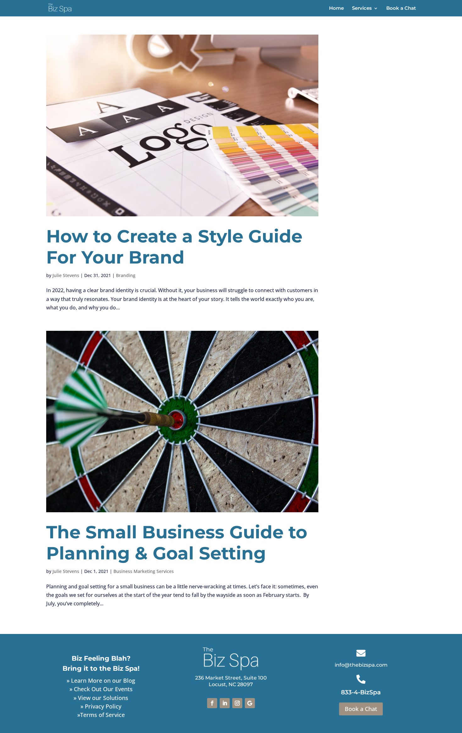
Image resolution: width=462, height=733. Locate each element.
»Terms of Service (101, 715)
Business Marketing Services (143, 571)
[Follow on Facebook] (212, 703)
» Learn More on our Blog (101, 680)
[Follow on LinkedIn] (225, 703)
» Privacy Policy (100, 706)
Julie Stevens (65, 275)
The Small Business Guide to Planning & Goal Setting (176, 542)
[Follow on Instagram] (237, 703)
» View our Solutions (101, 698)
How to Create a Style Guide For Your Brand (174, 246)
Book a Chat (401, 8)
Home (336, 8)
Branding (125, 275)
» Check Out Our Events (101, 689)
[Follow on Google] (250, 703)
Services (362, 8)
